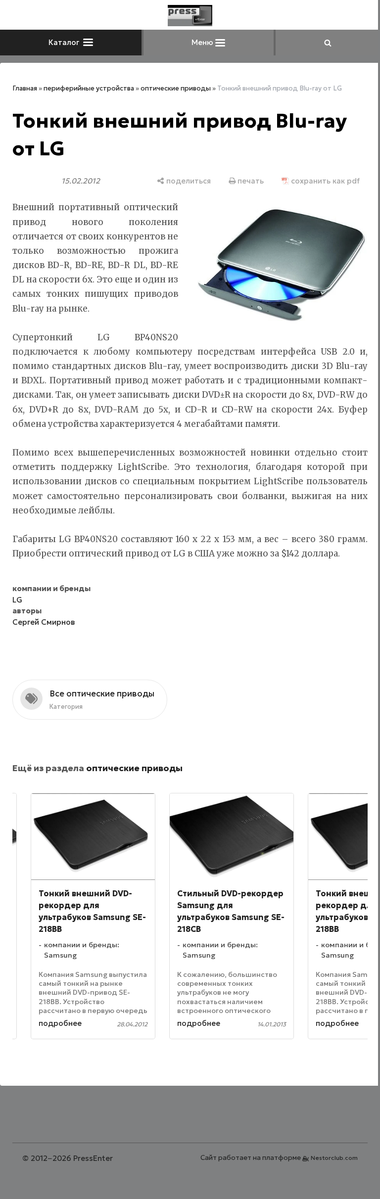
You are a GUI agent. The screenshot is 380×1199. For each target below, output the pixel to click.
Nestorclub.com (334, 1157)
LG (17, 599)
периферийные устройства (89, 88)
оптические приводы (176, 88)
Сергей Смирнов (43, 622)
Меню (203, 42)
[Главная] (190, 15)
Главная (24, 88)
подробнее (32, 1023)
